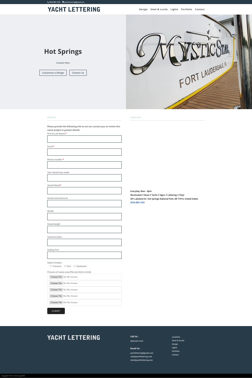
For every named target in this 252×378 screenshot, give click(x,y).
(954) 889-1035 (137, 202)
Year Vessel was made (58, 172)
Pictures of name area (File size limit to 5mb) (69, 272)
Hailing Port (53, 249)
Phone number (55, 159)
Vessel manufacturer (57, 198)
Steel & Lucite (159, 9)
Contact (200, 9)
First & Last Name (57, 133)
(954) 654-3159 (136, 341)
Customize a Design (53, 72)
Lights (174, 9)
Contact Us (78, 72)
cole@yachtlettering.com (141, 356)
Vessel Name (54, 185)
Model (50, 211)
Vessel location (54, 236)
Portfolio (186, 9)
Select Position (54, 262)
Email (50, 146)
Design (143, 9)
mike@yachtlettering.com (141, 360)
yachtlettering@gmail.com (141, 353)
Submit (56, 310)
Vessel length (53, 224)
